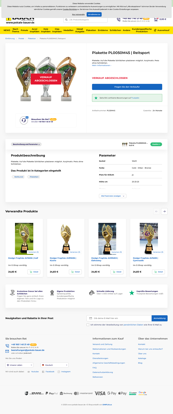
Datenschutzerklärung (103, 372)
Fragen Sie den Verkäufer (127, 87)
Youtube (35, 371)
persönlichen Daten (133, 325)
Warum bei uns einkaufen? (150, 349)
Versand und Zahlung (102, 344)
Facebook (50, 371)
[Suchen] (66, 20)
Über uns (142, 353)
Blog (140, 363)
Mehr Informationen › (101, 65)
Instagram (66, 371)
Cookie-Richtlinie (70, 9)
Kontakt (96, 353)
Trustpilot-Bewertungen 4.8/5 (150, 294)
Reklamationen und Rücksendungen (110, 349)
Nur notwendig (78, 14)
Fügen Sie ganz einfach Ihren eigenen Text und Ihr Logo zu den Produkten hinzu (30, 298)
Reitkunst (18, 177)
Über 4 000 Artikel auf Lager (110, 294)
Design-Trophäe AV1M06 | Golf (23, 258)
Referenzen (98, 377)
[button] (112, 196)
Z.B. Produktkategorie (79, 20)
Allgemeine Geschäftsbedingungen (109, 363)
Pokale (21, 38)
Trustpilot (135, 98)
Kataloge (142, 358)
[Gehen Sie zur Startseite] (20, 19)
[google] (143, 393)
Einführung (10, 38)
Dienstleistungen (100, 358)
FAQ (95, 368)
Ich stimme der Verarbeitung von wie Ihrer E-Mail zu (126, 325)
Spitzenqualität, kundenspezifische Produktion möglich (66, 296)
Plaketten (32, 38)
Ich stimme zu (94, 14)
